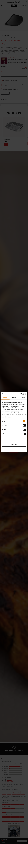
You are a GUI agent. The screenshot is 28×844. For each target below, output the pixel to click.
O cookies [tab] (23, 397)
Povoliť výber (14, 444)
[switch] (24, 425)
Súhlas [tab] (5, 397)
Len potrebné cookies (14, 449)
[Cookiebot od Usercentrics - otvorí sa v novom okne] (20, 394)
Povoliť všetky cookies (14, 440)
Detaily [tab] (14, 397)
